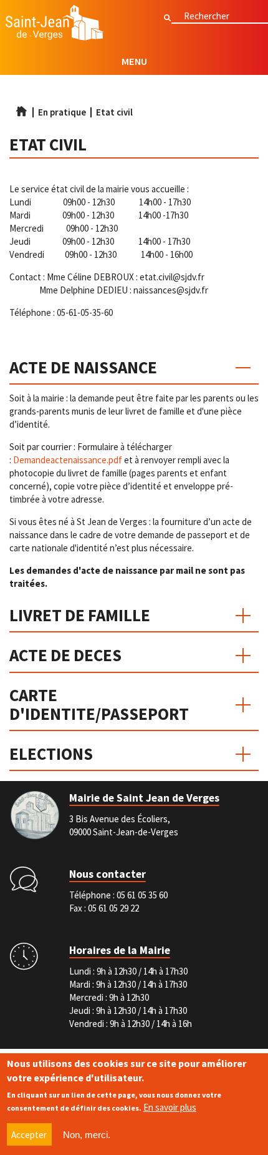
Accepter (29, 1135)
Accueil (21, 111)
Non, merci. (86, 1134)
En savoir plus (169, 1107)
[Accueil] (55, 24)
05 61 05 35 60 (142, 895)
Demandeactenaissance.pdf (67, 460)
